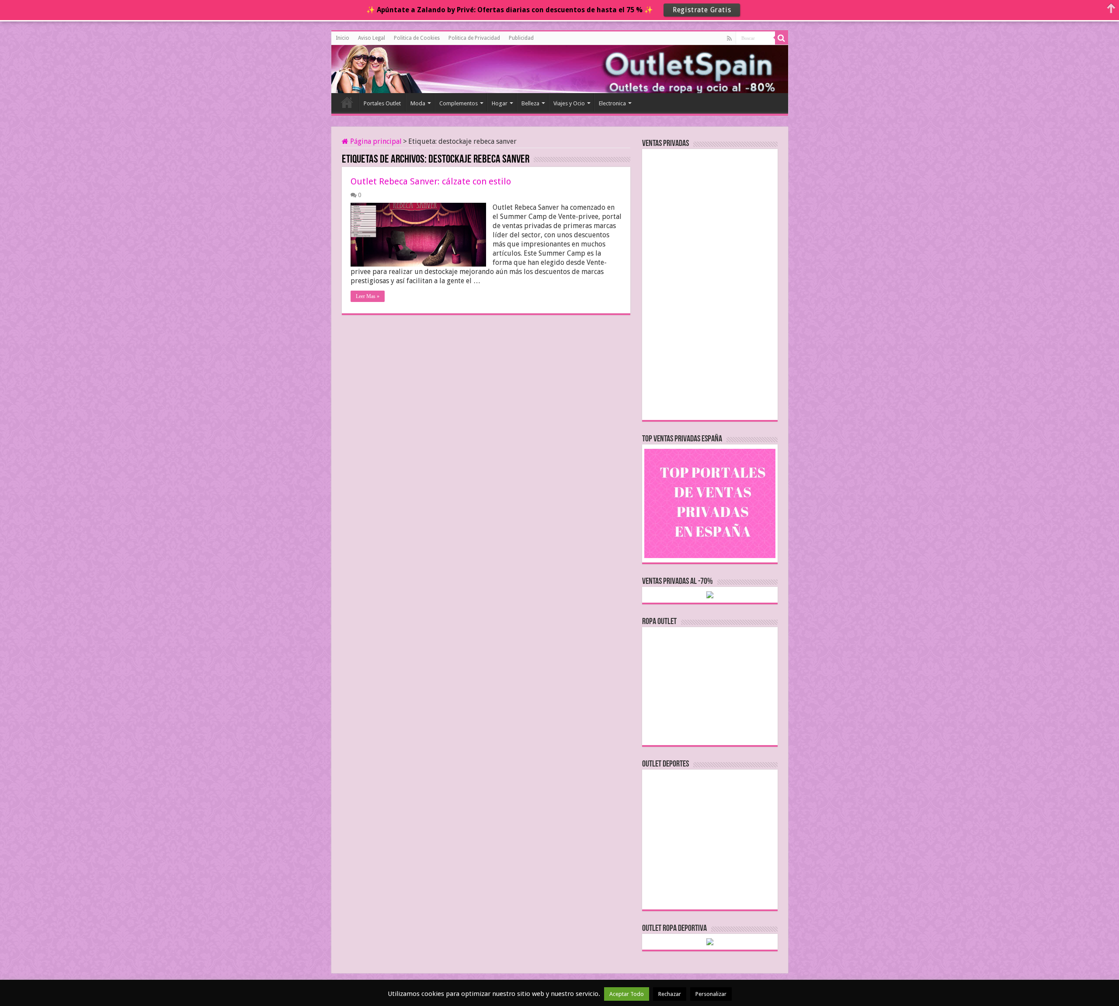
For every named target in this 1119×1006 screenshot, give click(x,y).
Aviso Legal (371, 38)
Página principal (375, 141)
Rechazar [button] (669, 994)
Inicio (342, 38)
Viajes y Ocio (569, 103)
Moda (417, 103)
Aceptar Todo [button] (626, 994)
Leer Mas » (367, 296)
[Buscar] (781, 38)
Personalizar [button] (710, 994)
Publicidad (521, 38)
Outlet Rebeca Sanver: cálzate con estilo (431, 181)
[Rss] (729, 38)
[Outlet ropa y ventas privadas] (370, 67)
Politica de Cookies (417, 38)
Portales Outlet (382, 103)
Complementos (458, 103)
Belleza (530, 103)
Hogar (499, 103)
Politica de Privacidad (474, 38)
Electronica (612, 103)
